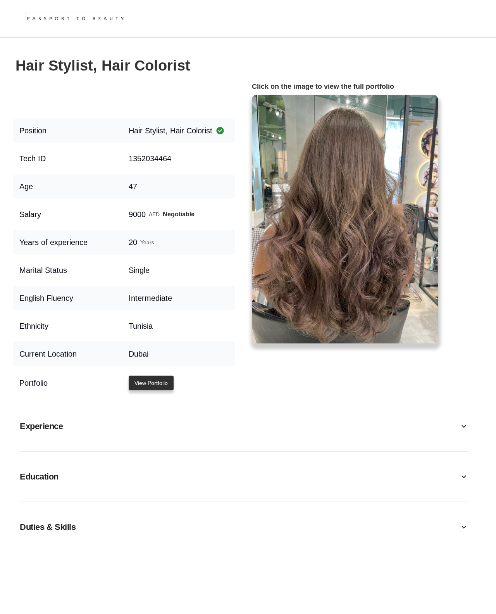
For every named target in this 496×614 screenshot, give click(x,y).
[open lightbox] (345, 219)
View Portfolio (151, 383)
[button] (244, 426)
